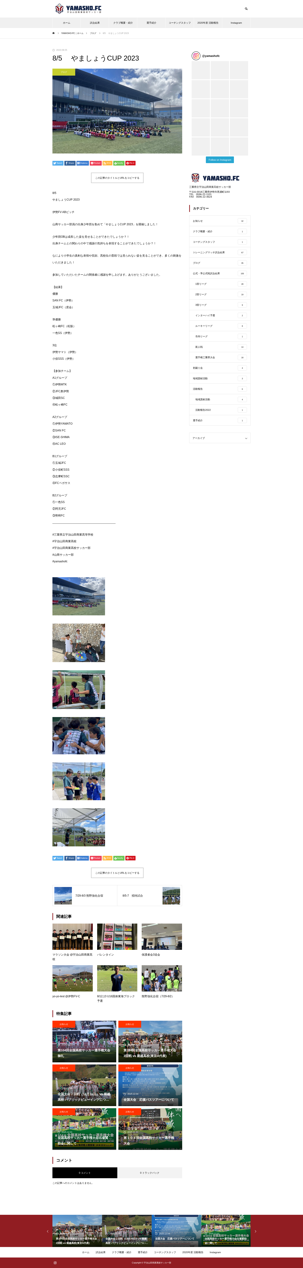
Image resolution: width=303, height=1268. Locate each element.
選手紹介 (151, 22)
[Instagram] (55, 1262)
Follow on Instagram (220, 159)
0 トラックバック (149, 1172)
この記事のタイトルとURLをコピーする (117, 177)
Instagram (236, 22)
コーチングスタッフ (180, 22)
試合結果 (95, 22)
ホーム (66, 22)
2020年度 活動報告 (207, 22)
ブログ (64, 72)
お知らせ (64, 1024)
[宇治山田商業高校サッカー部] (78, 9)
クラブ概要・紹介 (123, 22)
